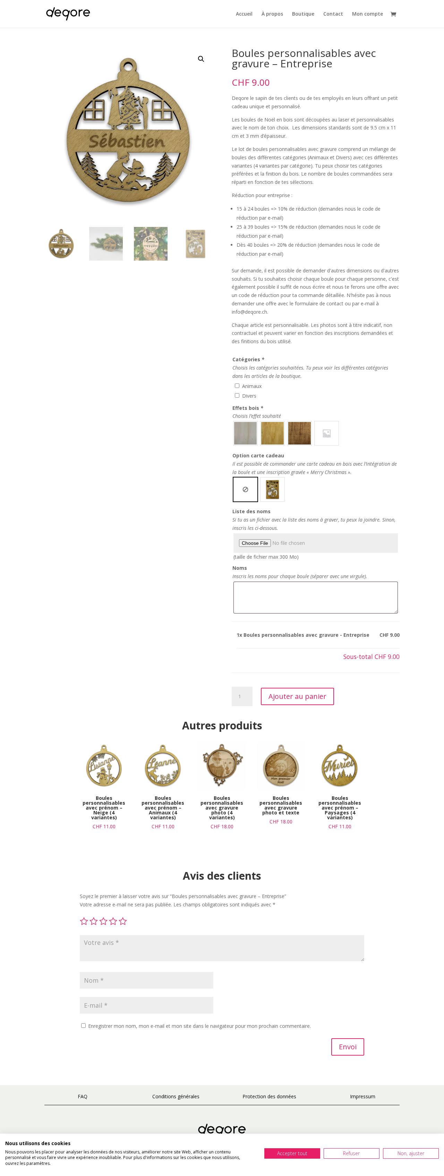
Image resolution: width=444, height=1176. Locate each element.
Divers (249, 395)
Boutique (303, 14)
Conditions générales (175, 1096)
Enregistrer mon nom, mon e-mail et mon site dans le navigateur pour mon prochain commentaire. (199, 1026)
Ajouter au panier (297, 696)
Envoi (348, 1046)
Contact (333, 14)
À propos (272, 14)
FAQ (82, 1096)
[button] (201, 59)
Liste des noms (251, 511)
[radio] (245, 433)
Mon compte (367, 14)
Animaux (252, 386)
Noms (239, 568)
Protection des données (269, 1096)
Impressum (362, 1096)
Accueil (244, 14)
